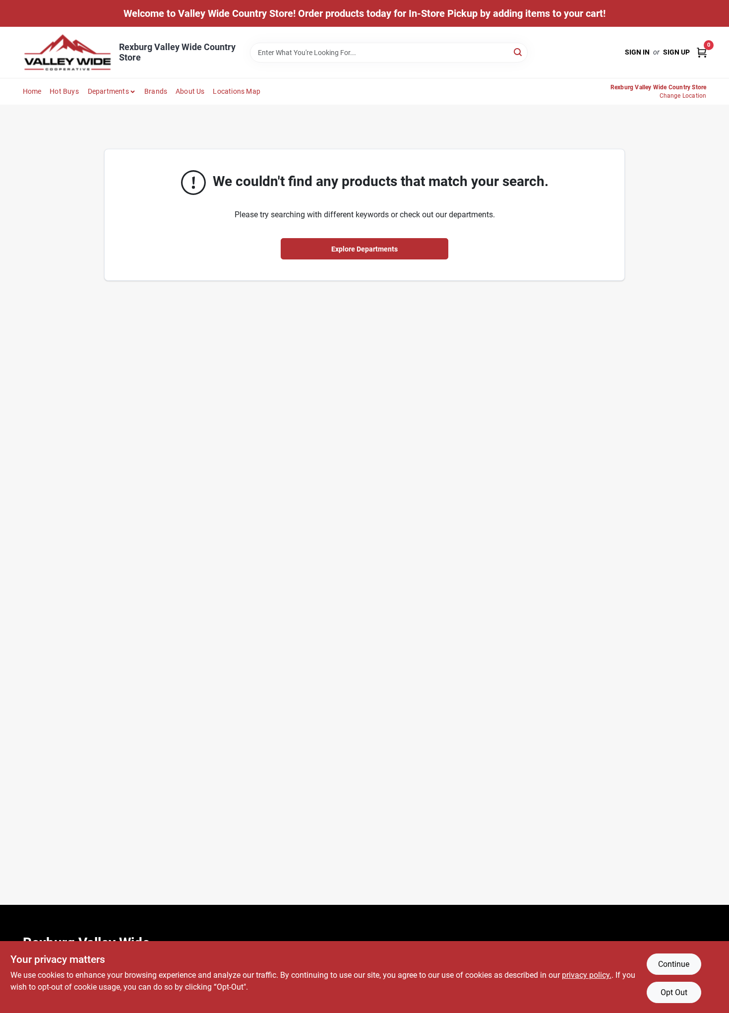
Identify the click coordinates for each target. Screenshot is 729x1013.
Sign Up (676, 52)
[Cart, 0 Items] (702, 52)
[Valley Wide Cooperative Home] (67, 52)
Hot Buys (64, 91)
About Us (190, 91)
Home (32, 91)
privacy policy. (586, 975)
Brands (155, 91)
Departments (108, 91)
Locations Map (236, 91)
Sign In (637, 52)
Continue (673, 964)
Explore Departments (364, 249)
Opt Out (674, 992)
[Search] (518, 52)
